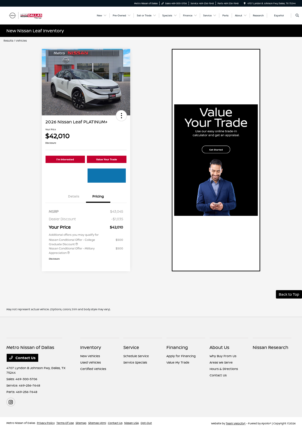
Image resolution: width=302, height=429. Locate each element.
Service (131, 347)
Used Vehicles (90, 362)
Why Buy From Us (223, 356)
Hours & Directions (224, 369)
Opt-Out (146, 423)
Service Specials (135, 362)
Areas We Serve (221, 362)
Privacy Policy (46, 423)
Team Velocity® (236, 423)
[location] (245, 3)
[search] (297, 15)
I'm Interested (65, 159)
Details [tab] (73, 196)
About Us (219, 347)
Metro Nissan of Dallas (20, 423)
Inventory (90, 347)
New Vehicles (90, 356)
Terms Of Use (65, 423)
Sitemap (81, 423)
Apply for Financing (181, 356)
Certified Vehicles (93, 369)
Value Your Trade (106, 159)
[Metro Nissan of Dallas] (26, 15)
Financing (177, 347)
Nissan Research (270, 347)
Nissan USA (131, 423)
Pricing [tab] (98, 196)
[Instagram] (10, 402)
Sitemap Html (97, 423)
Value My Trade (177, 362)
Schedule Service (136, 356)
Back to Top (289, 294)
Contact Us (25, 357)
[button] (121, 115)
